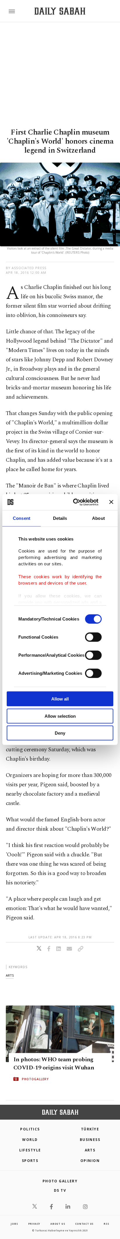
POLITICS (30, 1129)
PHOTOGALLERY (35, 1079)
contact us (84, 1223)
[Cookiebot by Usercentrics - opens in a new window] (74, 502)
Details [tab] (60, 518)
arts (10, 975)
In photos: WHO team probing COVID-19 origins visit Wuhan (53, 1063)
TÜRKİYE (90, 1129)
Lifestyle (30, 1150)
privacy (34, 1223)
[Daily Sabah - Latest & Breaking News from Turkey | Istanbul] (59, 11)
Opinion (90, 1160)
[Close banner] (111, 502)
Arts (90, 1150)
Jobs (14, 1223)
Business (90, 1139)
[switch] (93, 637)
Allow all (60, 698)
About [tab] (98, 518)
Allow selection (60, 715)
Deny (60, 733)
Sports (30, 1160)
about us (57, 1223)
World (30, 1139)
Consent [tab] (21, 518)
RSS (106, 1223)
